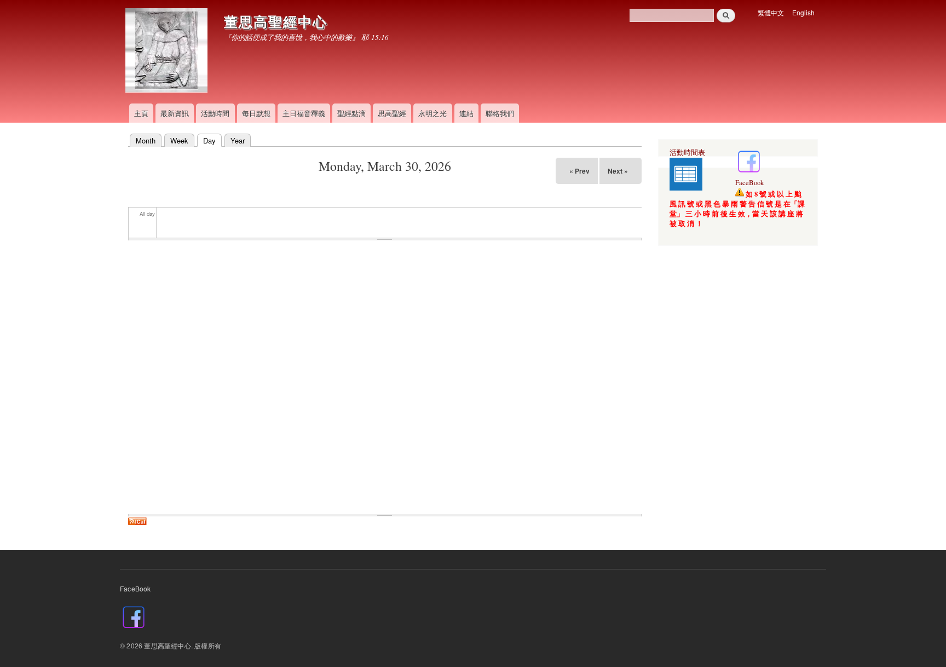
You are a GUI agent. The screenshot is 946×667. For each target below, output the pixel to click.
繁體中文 (771, 12)
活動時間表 (687, 152)
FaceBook (749, 182)
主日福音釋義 (303, 113)
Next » (618, 171)
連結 (466, 113)
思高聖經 (392, 113)
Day (206, 140)
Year (237, 140)
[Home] (168, 52)
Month (145, 140)
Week (179, 140)
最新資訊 (174, 113)
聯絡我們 (500, 113)
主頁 (141, 113)
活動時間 (215, 113)
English (803, 12)
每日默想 (256, 113)
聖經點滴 (351, 113)
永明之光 (432, 113)
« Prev (579, 171)
